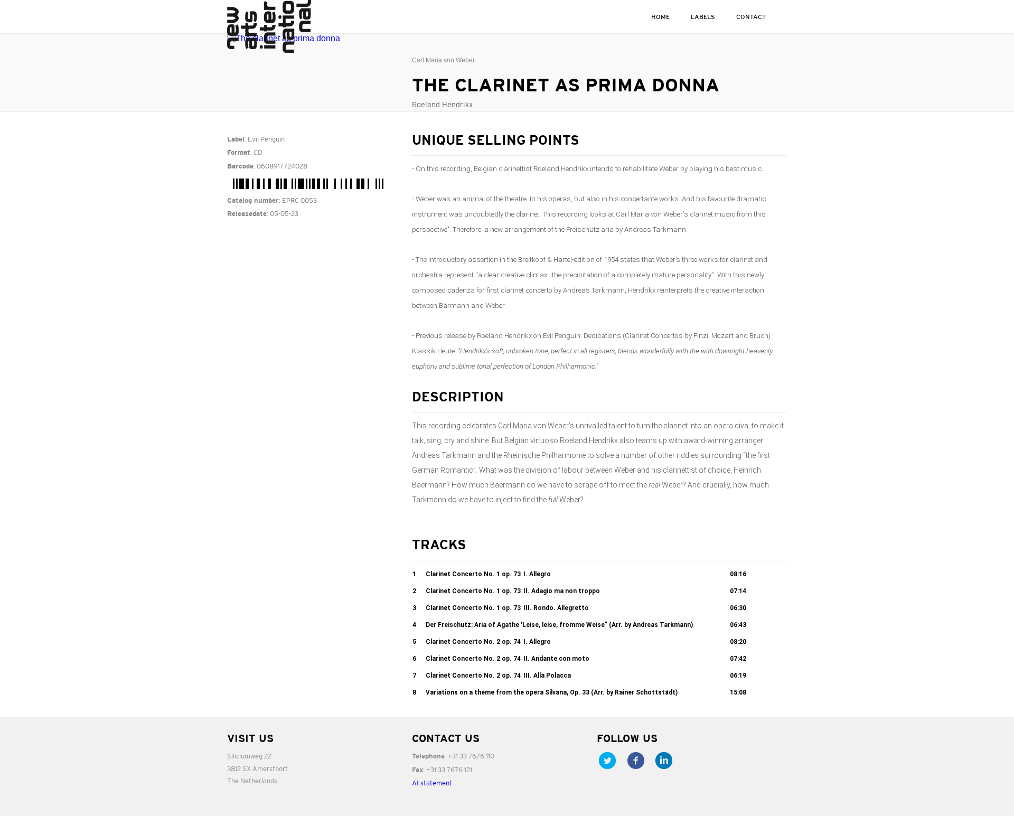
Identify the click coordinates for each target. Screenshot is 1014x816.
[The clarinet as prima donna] (311, 38)
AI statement (432, 783)
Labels (703, 16)
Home (660, 16)
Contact (751, 16)
